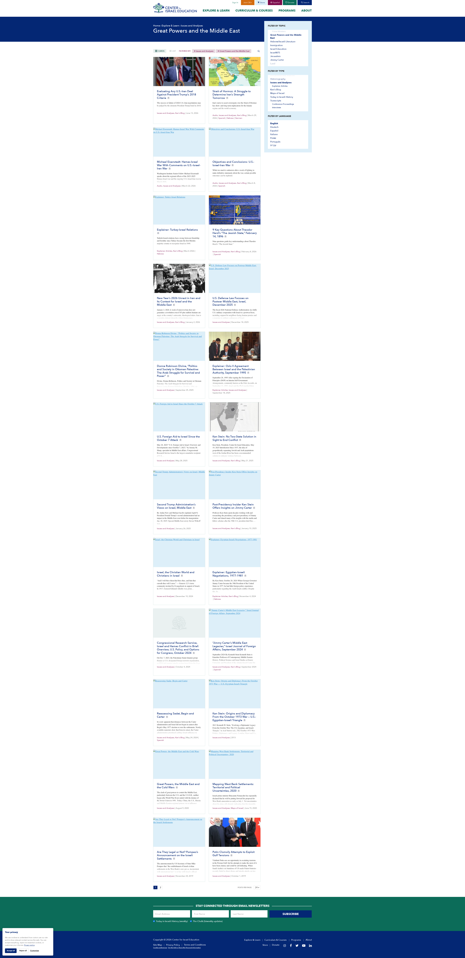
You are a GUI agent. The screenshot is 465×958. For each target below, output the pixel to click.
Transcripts (275, 100)
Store (262, 2)
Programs (287, 11)
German (238, 118)
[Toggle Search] (259, 51)
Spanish (221, 118)
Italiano (274, 134)
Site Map (157, 944)
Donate (290, 2)
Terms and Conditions (195, 944)
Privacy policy (29, 945)
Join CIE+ (247, 2)
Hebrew (230, 118)
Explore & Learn (216, 11)
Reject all (23, 951)
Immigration (276, 45)
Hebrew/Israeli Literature (282, 41)
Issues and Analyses (204, 51)
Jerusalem (275, 56)
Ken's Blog (180, 113)
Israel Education (278, 49)
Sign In (235, 2)
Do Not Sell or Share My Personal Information (184, 948)
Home (156, 25)
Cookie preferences (160, 948)
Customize (34, 951)
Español (276, 2)
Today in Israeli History (281, 97)
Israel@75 (275, 52)
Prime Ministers (279, 31)
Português (275, 141)
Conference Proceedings (283, 104)
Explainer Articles (164, 251)
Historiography (277, 79)
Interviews (276, 107)
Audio (215, 115)
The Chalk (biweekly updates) (208, 921)
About (306, 11)
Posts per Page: (245, 887)
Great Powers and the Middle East (234, 51)
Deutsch (274, 127)
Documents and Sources (282, 75)
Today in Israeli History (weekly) (172, 921)
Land (272, 63)
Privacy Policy (173, 944)
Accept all (11, 951)
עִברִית (273, 145)
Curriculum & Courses (254, 11)
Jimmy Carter (277, 59)
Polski (273, 138)
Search (306, 2)
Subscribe (291, 914)
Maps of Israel (237, 808)
